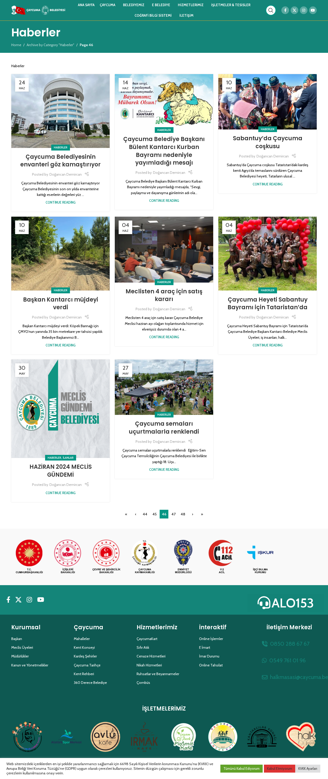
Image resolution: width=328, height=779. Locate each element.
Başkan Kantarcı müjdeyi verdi (60, 304)
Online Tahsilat (211, 665)
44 (145, 514)
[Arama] (271, 10)
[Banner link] (29, 557)
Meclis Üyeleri (22, 647)
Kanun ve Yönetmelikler (29, 665)
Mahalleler (82, 638)
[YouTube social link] (313, 10)
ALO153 (293, 603)
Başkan (16, 638)
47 (173, 514)
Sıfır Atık (143, 647)
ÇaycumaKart (147, 638)
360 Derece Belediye (90, 682)
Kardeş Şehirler (85, 656)
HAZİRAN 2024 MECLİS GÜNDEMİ (60, 471)
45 (154, 514)
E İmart (204, 647)
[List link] (289, 643)
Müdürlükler (20, 656)
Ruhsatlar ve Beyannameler (158, 674)
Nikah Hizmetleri (149, 665)
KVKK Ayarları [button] (307, 768)
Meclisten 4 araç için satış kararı (164, 295)
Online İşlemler (211, 638)
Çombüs (143, 682)
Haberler (60, 147)
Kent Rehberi (84, 674)
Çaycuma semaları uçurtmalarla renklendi (164, 428)
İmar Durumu (209, 656)
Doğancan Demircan (65, 174)
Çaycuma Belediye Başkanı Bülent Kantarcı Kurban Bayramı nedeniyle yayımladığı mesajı (164, 151)
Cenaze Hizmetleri (151, 656)
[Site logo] (38, 9)
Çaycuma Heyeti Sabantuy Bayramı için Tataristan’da (268, 304)
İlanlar (68, 458)
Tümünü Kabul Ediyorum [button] (241, 768)
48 (183, 514)
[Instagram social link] (304, 10)
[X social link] (294, 10)
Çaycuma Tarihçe (87, 665)
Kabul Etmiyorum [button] (279, 768)
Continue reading (61, 202)
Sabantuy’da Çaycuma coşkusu (267, 142)
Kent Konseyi (84, 647)
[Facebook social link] (285, 10)
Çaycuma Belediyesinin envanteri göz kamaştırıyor (60, 161)
